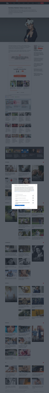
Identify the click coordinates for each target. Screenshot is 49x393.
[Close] (36, 185)
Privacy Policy (28, 207)
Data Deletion (20, 207)
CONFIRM (19, 205)
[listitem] (24, 194)
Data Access (24, 207)
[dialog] (24, 196)
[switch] (33, 195)
